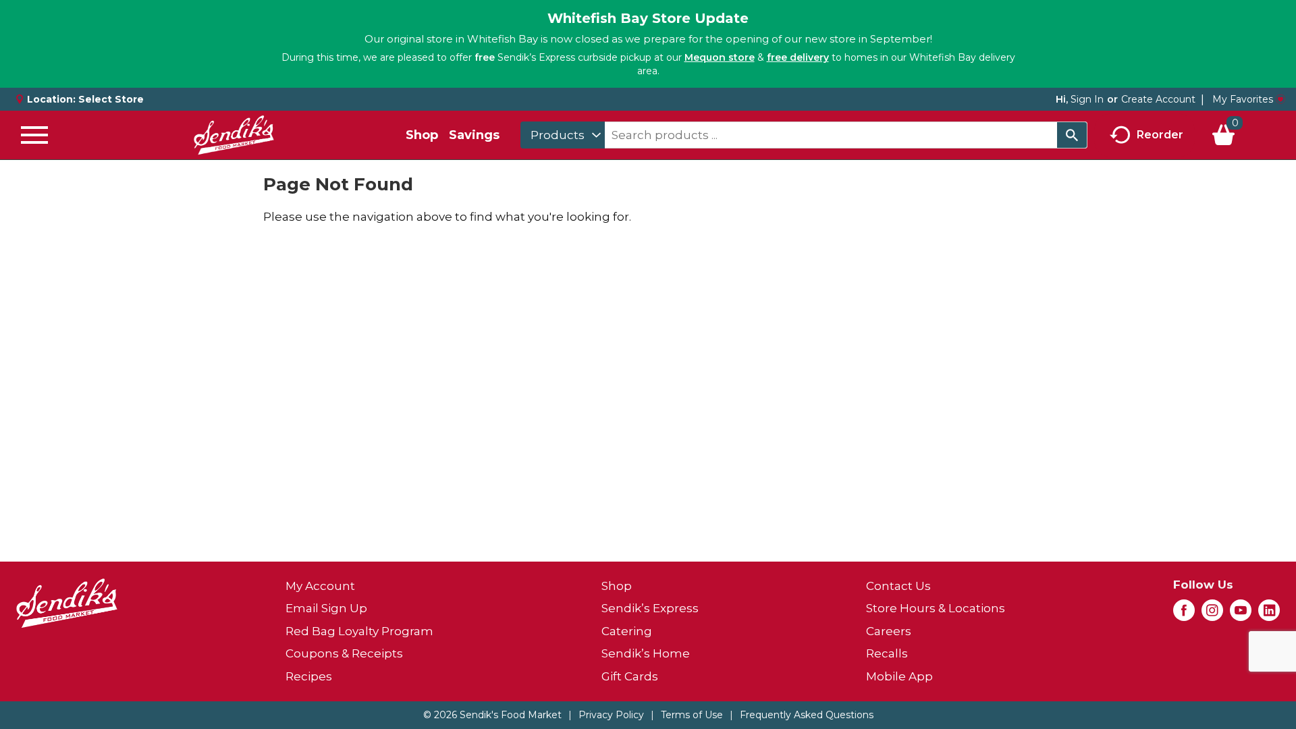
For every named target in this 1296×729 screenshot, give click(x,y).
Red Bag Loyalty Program (359, 631)
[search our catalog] (1072, 135)
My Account (320, 586)
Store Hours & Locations (935, 608)
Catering (626, 631)
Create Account (1158, 99)
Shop (422, 135)
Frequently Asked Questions (806, 715)
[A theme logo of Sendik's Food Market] (233, 135)
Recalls (887, 653)
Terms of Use (692, 715)
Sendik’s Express (650, 608)
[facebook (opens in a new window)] (1184, 614)
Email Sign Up (326, 608)
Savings (474, 135)
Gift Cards (629, 676)
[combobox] (562, 135)
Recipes (309, 676)
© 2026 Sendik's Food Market (492, 715)
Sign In (1087, 99)
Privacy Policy (611, 715)
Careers (888, 631)
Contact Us (898, 586)
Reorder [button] (1160, 134)
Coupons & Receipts (344, 653)
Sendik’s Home (645, 653)
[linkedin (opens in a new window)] (1269, 614)
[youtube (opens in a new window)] (1240, 614)
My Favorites (1242, 99)
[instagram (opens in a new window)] (1212, 614)
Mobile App (899, 676)
